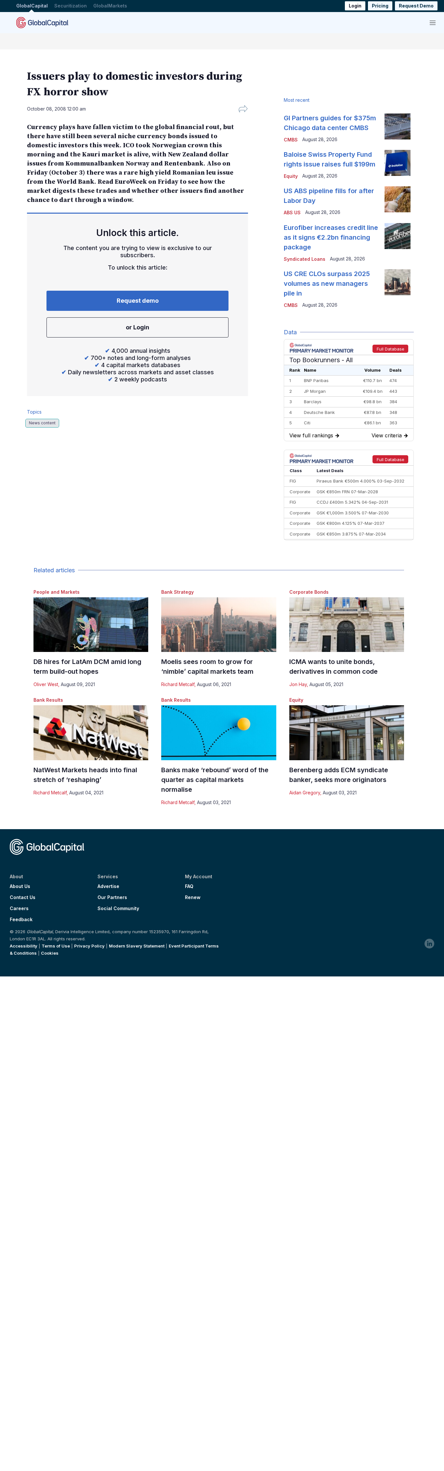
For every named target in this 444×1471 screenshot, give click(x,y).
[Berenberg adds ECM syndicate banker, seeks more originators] (346, 732)
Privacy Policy (89, 945)
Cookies (50, 953)
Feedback (21, 919)
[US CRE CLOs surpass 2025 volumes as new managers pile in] (398, 282)
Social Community (118, 908)
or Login (137, 327)
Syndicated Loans (304, 259)
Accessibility (23, 945)
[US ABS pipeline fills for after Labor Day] (398, 199)
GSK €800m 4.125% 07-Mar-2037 (351, 523)
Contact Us (22, 897)
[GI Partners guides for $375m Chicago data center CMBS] (398, 126)
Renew (193, 897)
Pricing (380, 6)
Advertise (108, 886)
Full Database (390, 348)
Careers (19, 908)
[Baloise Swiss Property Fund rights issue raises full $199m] (398, 163)
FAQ (189, 886)
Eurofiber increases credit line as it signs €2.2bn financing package (331, 237)
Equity (296, 700)
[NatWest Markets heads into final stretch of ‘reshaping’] (90, 732)
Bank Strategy (177, 592)
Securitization (70, 6)
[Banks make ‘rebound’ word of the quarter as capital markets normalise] (218, 732)
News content (42, 422)
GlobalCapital (32, 6)
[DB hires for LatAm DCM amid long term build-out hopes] (90, 624)
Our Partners (112, 897)
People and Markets (56, 592)
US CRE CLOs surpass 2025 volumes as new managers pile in (327, 283)
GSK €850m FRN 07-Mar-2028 (347, 491)
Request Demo (416, 6)
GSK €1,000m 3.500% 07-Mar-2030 (353, 512)
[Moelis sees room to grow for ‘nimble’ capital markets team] (218, 624)
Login (355, 6)
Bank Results (48, 700)
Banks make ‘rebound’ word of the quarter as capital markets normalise (214, 779)
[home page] (42, 22)
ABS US (292, 212)
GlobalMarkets (110, 6)
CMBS (291, 139)
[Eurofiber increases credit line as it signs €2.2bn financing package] (398, 236)
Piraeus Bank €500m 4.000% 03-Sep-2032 (360, 481)
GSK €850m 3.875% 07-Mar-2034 (351, 534)
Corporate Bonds (309, 592)
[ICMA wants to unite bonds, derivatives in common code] (346, 624)
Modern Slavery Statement (136, 945)
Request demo (138, 300)
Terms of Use (56, 945)
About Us (20, 886)
